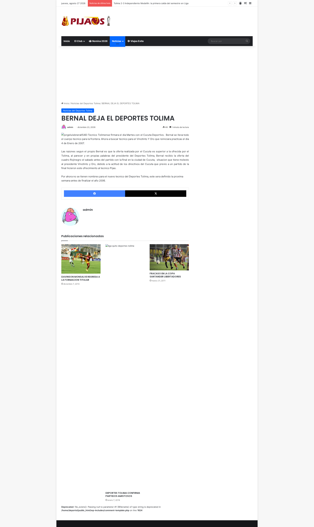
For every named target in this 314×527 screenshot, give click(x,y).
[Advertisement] (157, 74)
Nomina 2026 (99, 41)
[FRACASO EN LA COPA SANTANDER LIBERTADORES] (169, 257)
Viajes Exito (137, 41)
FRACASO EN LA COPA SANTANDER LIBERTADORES (165, 275)
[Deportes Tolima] (85, 21)
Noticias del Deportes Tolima (85, 103)
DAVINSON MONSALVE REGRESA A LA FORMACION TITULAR (80, 278)
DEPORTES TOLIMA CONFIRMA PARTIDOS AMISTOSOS (122, 494)
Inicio (67, 41)
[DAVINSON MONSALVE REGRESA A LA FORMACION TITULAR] (81, 259)
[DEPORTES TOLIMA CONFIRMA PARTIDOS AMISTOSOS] (125, 367)
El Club (78, 41)
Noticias (116, 41)
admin (70, 127)
